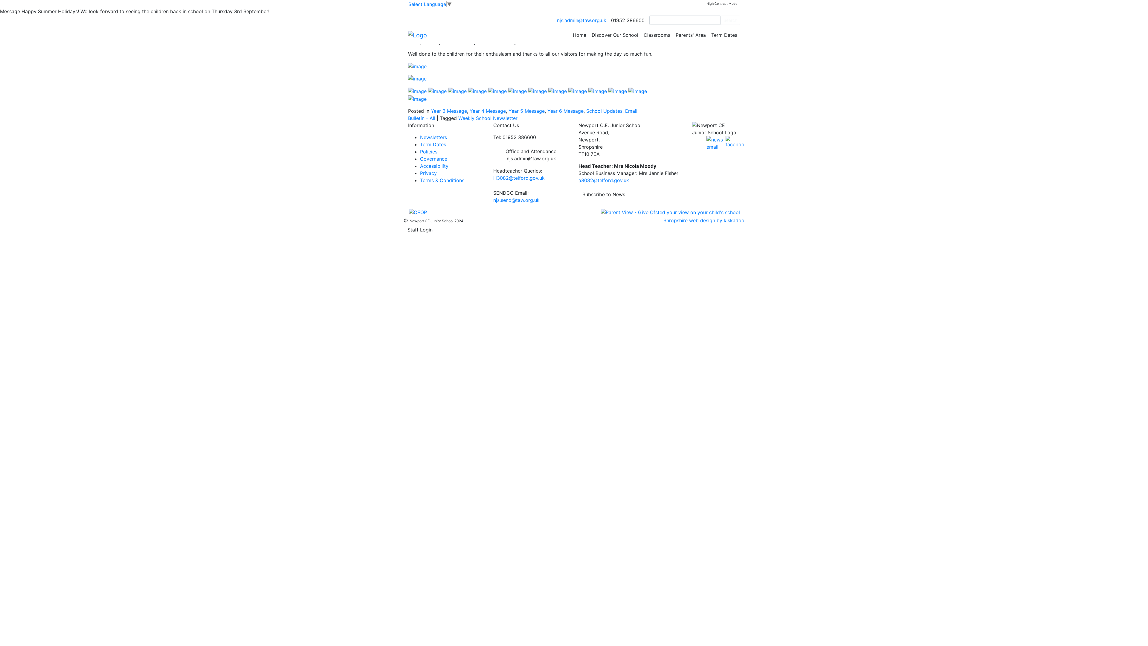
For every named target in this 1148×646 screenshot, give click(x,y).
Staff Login (420, 230)
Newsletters (433, 137)
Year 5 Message (527, 111)
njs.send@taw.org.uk (516, 200)
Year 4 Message (488, 111)
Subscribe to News (603, 194)
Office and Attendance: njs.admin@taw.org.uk (532, 155)
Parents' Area (691, 35)
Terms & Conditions (442, 180)
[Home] (417, 34)
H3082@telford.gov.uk (519, 178)
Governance (433, 159)
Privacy (428, 173)
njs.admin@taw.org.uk (581, 20)
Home (579, 35)
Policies (428, 152)
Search (730, 20)
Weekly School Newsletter (487, 118)
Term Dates (724, 35)
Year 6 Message (565, 111)
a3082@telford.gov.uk (603, 180)
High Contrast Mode (721, 4)
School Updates (604, 111)
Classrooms (657, 35)
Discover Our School (615, 35)
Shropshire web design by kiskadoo (703, 220)
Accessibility (434, 166)
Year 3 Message (449, 111)
